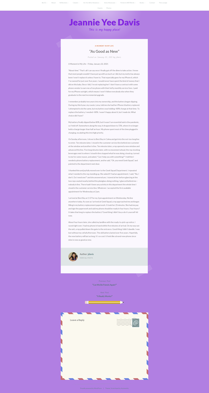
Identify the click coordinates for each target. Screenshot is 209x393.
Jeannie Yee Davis (104, 22)
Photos (108, 8)
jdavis (118, 57)
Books (142, 3)
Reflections (63, 3)
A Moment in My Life (104, 46)
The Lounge (163, 3)
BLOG (44, 3)
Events (100, 8)
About (53, 3)
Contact (152, 3)
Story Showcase (109, 3)
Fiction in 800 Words (127, 3)
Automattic (125, 388)
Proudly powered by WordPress (91, 388)
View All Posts (86, 258)
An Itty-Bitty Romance (91, 3)
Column (75, 3)
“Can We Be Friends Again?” (104, 283)
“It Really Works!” (104, 294)
